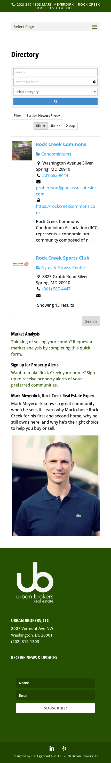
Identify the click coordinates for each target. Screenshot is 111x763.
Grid (56, 126)
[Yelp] (64, 748)
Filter (17, 115)
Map (71, 126)
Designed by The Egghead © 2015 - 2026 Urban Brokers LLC (55, 756)
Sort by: (42, 115)
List (42, 126)
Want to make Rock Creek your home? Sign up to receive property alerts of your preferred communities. (53, 379)
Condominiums (55, 154)
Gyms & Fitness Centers (64, 267)
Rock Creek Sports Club (62, 257)
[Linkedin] (52, 748)
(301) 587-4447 (56, 289)
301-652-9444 (55, 175)
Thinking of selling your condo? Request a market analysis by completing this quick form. (51, 348)
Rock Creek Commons (61, 144)
